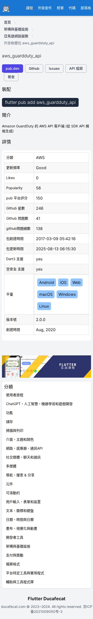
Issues (54, 68)
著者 (11, 77)
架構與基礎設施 (16, 29)
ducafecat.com (14, 606)
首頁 (7, 22)
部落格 (86, 8)
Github (34, 68)
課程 (29, 8)
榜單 (60, 8)
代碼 (72, 8)
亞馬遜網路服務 (16, 36)
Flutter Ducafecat (46, 598)
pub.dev (12, 68)
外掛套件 (45, 8)
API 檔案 (76, 68)
